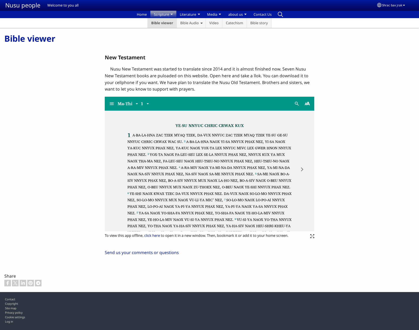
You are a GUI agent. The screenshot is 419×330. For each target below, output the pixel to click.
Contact (10, 299)
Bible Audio (189, 23)
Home (142, 14)
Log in (9, 321)
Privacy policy (14, 313)
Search (280, 14)
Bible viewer (162, 23)
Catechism (234, 23)
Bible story (259, 23)
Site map (10, 308)
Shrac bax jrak (392, 5)
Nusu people (22, 5)
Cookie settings (15, 317)
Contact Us (263, 14)
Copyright (11, 304)
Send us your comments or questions (142, 252)
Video (214, 23)
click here (152, 235)
